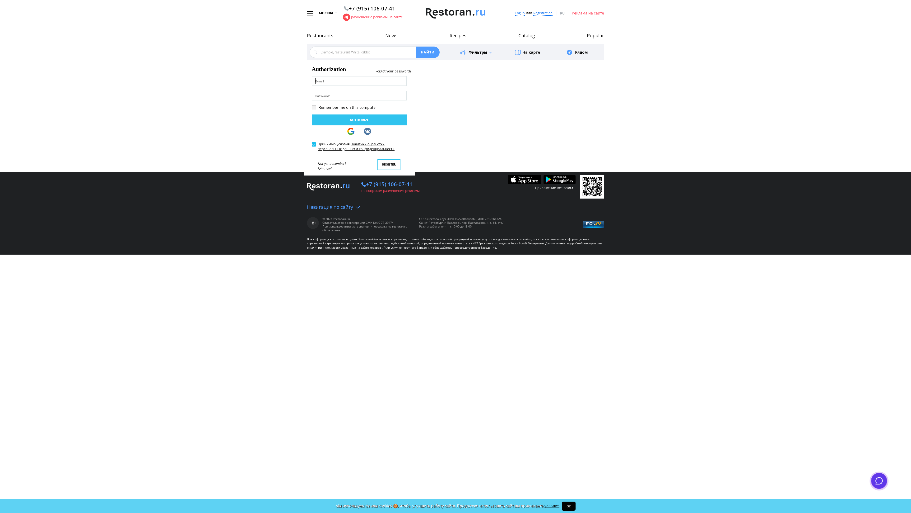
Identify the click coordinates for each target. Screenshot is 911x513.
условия (551, 505)
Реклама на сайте (588, 13)
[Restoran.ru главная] (455, 13)
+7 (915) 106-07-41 (389, 184)
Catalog (526, 35)
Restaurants (320, 35)
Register (389, 164)
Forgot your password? (393, 71)
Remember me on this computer (348, 107)
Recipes (458, 35)
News (391, 35)
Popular (595, 35)
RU (562, 13)
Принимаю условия (356, 146)
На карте (531, 52)
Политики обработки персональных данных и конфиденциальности (356, 146)
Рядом (581, 52)
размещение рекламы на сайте (377, 17)
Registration (543, 13)
